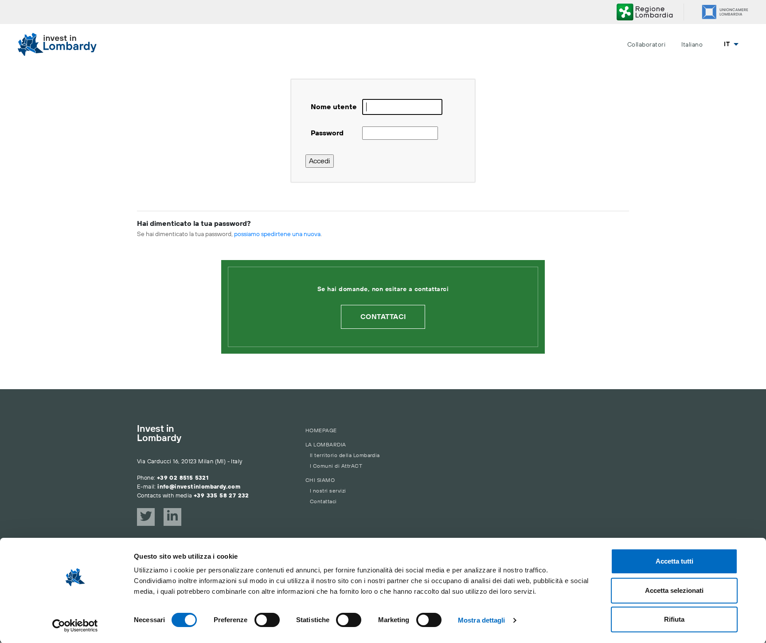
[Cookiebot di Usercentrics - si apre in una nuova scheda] (75, 625)
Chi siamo (320, 480)
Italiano (692, 45)
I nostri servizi (328, 491)
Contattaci (383, 316)
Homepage (321, 430)
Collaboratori (646, 45)
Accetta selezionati (674, 590)
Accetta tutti (674, 561)
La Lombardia (325, 445)
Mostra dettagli (481, 620)
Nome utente (334, 107)
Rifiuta (674, 619)
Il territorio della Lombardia (345, 455)
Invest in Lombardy (159, 434)
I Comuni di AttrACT (336, 466)
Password (327, 133)
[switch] (267, 620)
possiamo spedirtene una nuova (277, 234)
